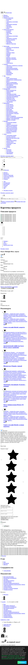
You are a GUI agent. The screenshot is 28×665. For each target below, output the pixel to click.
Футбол (8, 147)
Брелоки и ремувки (11, 57)
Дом (4, 76)
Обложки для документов (12, 47)
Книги (8, 81)
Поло (7, 23)
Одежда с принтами (8, 17)
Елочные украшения (11, 131)
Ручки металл (9, 104)
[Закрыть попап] (1, 521)
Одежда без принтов (8, 29)
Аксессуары (6, 46)
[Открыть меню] (2, 13)
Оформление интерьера (12, 83)
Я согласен (22, 662)
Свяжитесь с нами (5, 619)
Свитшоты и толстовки (12, 21)
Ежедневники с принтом (12, 113)
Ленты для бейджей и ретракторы (14, 117)
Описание (4, 430)
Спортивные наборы (11, 140)
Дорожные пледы (10, 99)
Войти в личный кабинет (8, 201)
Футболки (8, 19)
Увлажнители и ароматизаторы (14, 79)
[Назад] (2, 238)
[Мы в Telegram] (4, 599)
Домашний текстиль (11, 87)
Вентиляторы (9, 73)
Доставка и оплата (7, 190)
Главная (5, 241)
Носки (7, 28)
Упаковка (8, 123)
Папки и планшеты (11, 116)
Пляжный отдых (10, 97)
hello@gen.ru (6, 625)
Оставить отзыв (4, 519)
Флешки (8, 70)
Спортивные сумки (11, 143)
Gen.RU (4, 601)
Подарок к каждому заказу (7, 156)
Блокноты (8, 114)
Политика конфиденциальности (11, 583)
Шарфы (8, 55)
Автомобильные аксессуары (13, 95)
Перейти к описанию (12, 286)
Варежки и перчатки (11, 59)
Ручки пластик (10, 105)
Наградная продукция (11, 129)
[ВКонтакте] (4, 296)
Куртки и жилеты (10, 39)
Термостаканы (9, 91)
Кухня (7, 77)
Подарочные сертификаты (9, 578)
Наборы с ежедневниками (12, 118)
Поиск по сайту (4, 157)
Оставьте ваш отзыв (5, 506)
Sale (4, 188)
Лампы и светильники (11, 125)
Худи (7, 20)
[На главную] (3, 555)
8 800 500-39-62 (7, 624)
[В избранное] (2, 223)
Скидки (5, 148)
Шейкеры (8, 139)
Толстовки (8, 151)
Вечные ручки (9, 108)
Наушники (9, 72)
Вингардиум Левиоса (11, 126)
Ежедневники (9, 110)
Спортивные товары (11, 135)
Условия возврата (7, 587)
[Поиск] (4, 160)
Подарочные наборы (11, 122)
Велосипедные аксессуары (12, 138)
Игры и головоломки (11, 82)
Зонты (7, 51)
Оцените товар (4, 448)
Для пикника (9, 101)
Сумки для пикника (11, 100)
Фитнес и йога (9, 141)
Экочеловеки (9, 153)
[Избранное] (4, 165)
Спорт (5, 134)
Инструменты (9, 85)
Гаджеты (5, 64)
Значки (8, 61)
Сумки (8, 56)
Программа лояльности (9, 605)
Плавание (8, 144)
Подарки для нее (5, 248)
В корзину (3, 288)
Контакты (5, 594)
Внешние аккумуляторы (12, 69)
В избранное (10, 288)
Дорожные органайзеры (12, 96)
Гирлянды (8, 132)
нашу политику (11, 657)
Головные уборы (10, 52)
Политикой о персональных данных (10, 655)
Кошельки (8, 48)
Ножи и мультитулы (11, 90)
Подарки (5, 121)
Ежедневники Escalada (11, 112)
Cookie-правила (7, 585)
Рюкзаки (8, 54)
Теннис (8, 145)
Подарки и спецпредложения (10, 588)
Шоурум (5, 564)
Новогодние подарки (11, 130)
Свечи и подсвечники (11, 127)
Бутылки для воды (10, 136)
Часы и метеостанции (11, 78)
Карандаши (9, 109)
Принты (5, 15)
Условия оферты (7, 582)
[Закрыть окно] (3, 636)
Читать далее (4, 286)
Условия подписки (8, 589)
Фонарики (8, 74)
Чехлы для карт (10, 50)
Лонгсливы (9, 33)
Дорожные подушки (11, 94)
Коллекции (6, 16)
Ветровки (8, 25)
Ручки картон (9, 107)
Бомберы (8, 32)
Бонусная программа (8, 576)
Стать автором (7, 570)
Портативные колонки (11, 68)
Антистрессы (9, 63)
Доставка (18, 201)
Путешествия (6, 88)
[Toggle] (1, 304)
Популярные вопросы (8, 580)
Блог (4, 562)
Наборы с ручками (10, 119)
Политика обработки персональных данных (14, 584)
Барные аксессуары (8, 245)
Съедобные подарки (11, 86)
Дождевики (9, 27)
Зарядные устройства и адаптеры (14, 65)
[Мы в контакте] (4, 597)
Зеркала (8, 60)
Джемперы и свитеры (11, 24)
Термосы (8, 92)
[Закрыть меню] (2, 170)
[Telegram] (4, 298)
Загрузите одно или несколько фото (9, 516)
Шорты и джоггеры (11, 43)
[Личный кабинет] (5, 12)
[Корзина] (4, 166)
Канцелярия (6, 103)
